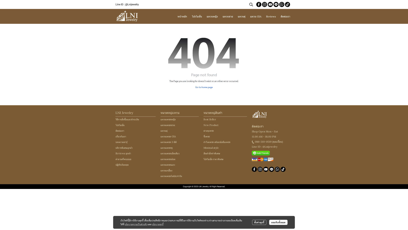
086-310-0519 (263, 141)
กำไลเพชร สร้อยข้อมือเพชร (217, 142)
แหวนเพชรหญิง (168, 119)
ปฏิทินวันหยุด (122, 164)
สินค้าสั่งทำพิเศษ (212, 153)
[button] (251, 4)
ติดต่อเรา (120, 130)
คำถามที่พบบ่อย (123, 159)
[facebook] (258, 4)
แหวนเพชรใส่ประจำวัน (171, 176)
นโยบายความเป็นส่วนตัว (136, 224)
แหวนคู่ (164, 130)
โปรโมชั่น (120, 125)
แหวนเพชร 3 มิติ (168, 142)
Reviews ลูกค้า (123, 153)
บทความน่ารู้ (121, 142)
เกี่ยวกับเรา (121, 136)
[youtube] (270, 4)
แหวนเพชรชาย (167, 125)
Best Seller (210, 119)
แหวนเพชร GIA (168, 136)
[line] (276, 4)
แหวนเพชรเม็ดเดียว (169, 153)
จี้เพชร (207, 136)
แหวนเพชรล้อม (167, 159)
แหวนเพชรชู (166, 147)
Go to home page (204, 87)
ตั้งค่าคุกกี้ (259, 222)
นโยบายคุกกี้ (158, 224)
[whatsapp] (281, 4)
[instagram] (264, 4)
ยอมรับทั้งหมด (278, 222)
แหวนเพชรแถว (167, 164)
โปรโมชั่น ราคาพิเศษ (213, 159)
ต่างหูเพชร (209, 130)
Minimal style (211, 147)
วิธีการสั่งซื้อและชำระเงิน (127, 119)
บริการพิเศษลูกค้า (124, 147)
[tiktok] (287, 4)
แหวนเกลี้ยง (166, 170)
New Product (211, 125)
